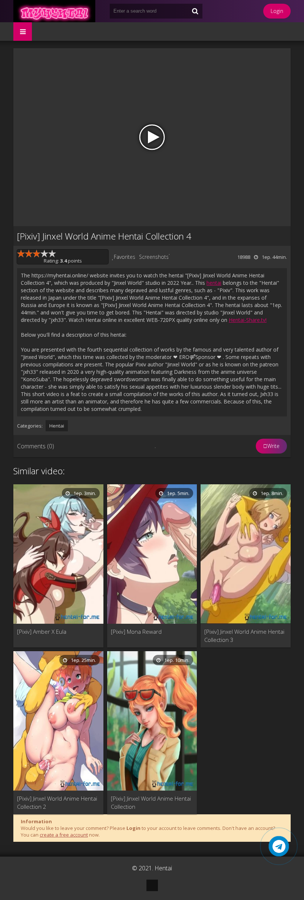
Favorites (124, 256)
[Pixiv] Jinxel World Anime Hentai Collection (151, 802)
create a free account (64, 834)
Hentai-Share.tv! (248, 319)
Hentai (56, 425)
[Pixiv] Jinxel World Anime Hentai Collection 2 (57, 802)
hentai (213, 282)
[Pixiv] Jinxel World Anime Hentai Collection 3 (244, 635)
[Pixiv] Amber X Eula (41, 631)
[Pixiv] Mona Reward (136, 631)
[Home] (57, 11)
